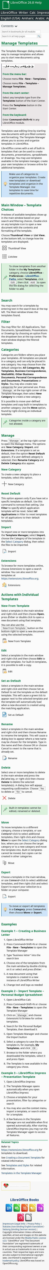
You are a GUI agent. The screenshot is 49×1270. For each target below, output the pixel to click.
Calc (33, 12)
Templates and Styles (17, 1165)
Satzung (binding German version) (19, 1229)
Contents (7, 26)
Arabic (40, 18)
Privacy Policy (33, 1223)
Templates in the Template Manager (21, 1173)
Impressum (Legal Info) (14, 1223)
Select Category (14, 541)
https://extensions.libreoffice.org (19, 578)
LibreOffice (9, 12)
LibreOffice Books (24, 1199)
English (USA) (10, 18)
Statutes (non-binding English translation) (23, 1226)
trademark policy (11, 1260)
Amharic (28, 18)
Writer (23, 12)
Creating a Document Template (23, 1157)
